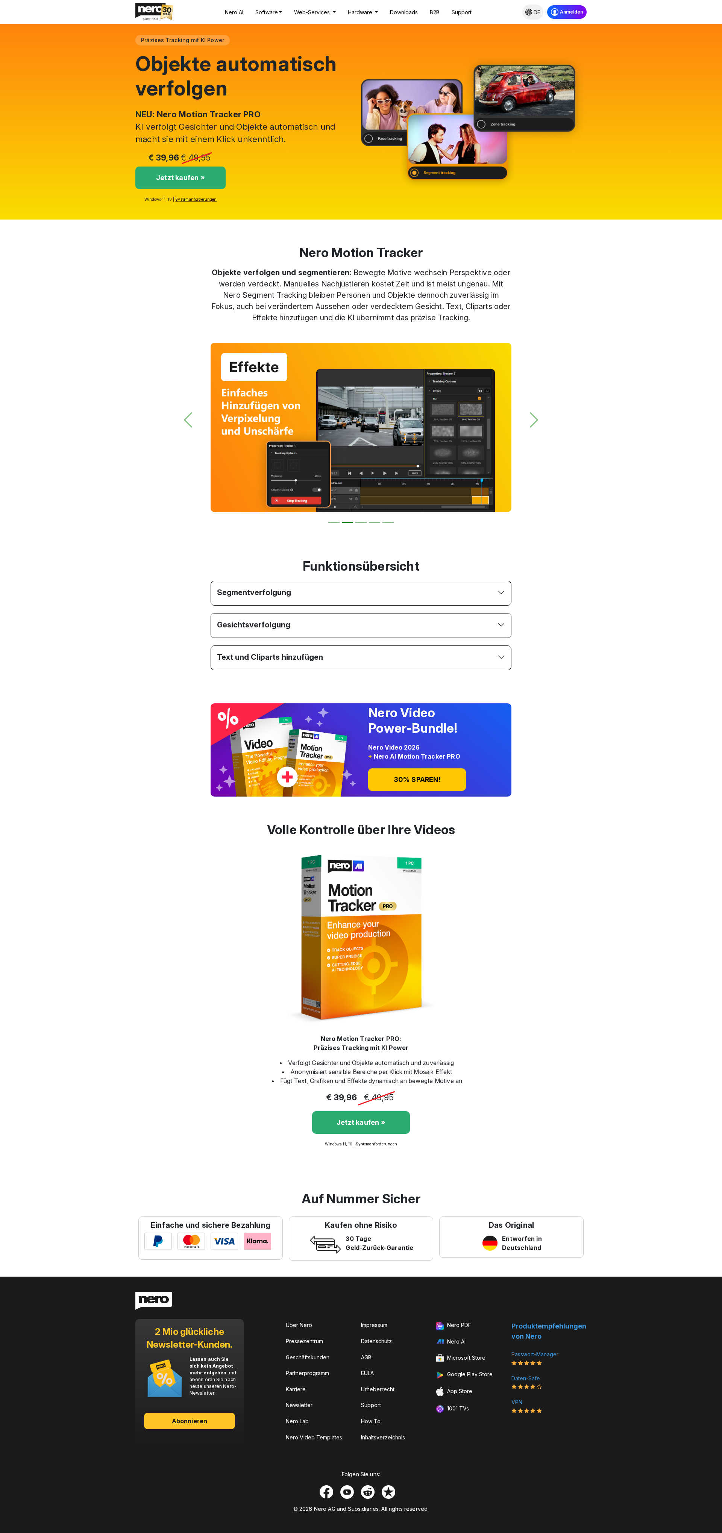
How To (371, 1421)
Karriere (296, 1389)
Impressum (374, 1325)
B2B (435, 12)
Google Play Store (469, 1374)
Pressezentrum (304, 1341)
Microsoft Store (465, 1357)
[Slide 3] (361, 522)
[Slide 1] (334, 522)
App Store (459, 1391)
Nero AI (234, 12)
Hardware (361, 12)
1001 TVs (457, 1408)
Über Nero (299, 1325)
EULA (367, 1373)
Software (266, 12)
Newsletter (299, 1405)
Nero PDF (458, 1325)
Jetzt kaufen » (180, 178)
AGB (366, 1357)
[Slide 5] (388, 522)
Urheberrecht (377, 1389)
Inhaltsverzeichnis (383, 1437)
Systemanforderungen (196, 199)
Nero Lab (297, 1421)
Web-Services (312, 12)
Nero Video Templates (314, 1437)
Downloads (404, 12)
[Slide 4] (374, 522)
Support (462, 12)
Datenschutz (376, 1341)
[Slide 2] (347, 522)
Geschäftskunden (307, 1357)
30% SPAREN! (417, 779)
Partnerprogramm (307, 1373)
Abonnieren (189, 1421)
